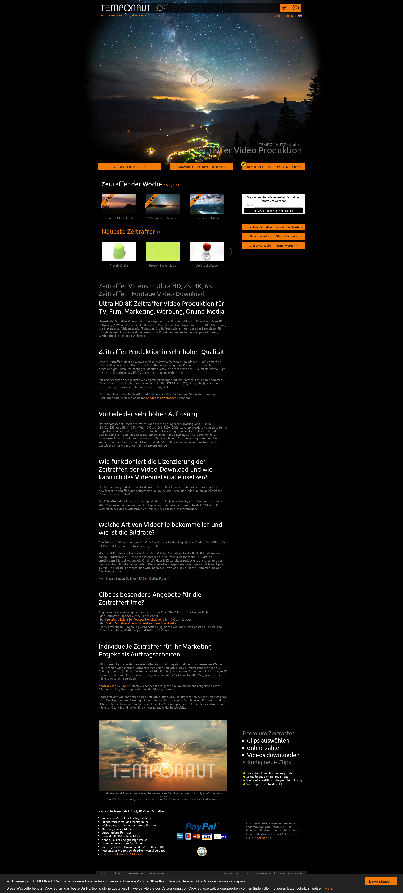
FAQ (120, 873)
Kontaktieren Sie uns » (113, 686)
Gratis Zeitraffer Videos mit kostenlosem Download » (141, 623)
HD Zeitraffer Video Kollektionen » (273, 166)
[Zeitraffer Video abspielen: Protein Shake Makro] (163, 260)
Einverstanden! (381, 881)
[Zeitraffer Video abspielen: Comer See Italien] (207, 212)
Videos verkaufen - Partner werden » (273, 245)
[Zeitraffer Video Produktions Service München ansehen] (201, 79)
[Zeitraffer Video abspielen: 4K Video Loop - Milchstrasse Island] (163, 212)
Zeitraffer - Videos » (114, 15)
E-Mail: (249, 205)
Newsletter (157, 873)
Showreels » (138, 15)
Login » (290, 15)
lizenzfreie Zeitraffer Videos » (121, 854)
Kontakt (107, 873)
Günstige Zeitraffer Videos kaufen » (273, 236)
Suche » (278, 15)
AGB (245, 873)
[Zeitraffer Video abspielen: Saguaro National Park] (119, 212)
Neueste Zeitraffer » (131, 231)
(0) (295, 7)
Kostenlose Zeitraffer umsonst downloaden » (273, 227)
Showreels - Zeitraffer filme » (201, 166)
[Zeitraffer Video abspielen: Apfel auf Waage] (207, 260)
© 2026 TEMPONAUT (289, 873)
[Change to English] (300, 15)
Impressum (230, 873)
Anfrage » (263, 837)
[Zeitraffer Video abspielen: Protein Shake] (119, 260)
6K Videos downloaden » (162, 398)
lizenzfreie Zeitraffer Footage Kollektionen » (135, 619)
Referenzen (136, 873)
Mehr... (329, 888)
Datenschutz (262, 873)
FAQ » (143, 578)
